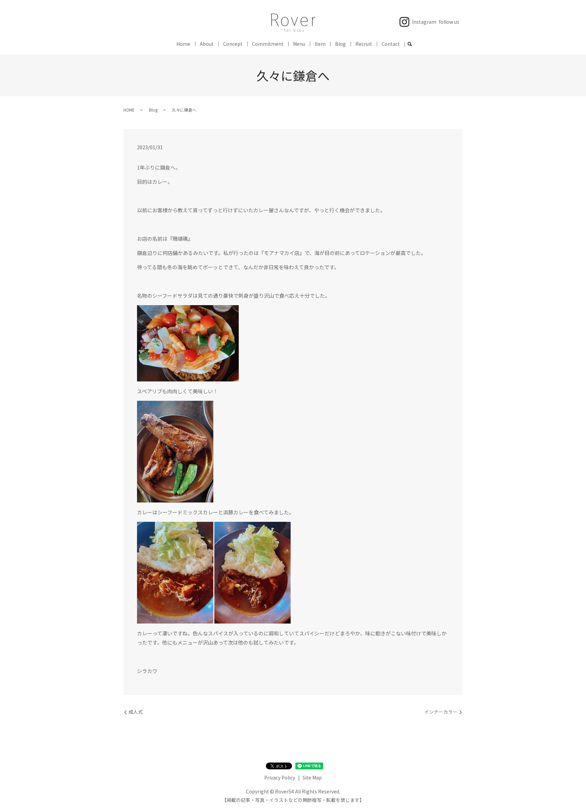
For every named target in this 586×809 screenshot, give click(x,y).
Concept (232, 43)
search (410, 44)
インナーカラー (440, 712)
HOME (129, 110)
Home (183, 43)
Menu (299, 43)
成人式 (136, 712)
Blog (340, 43)
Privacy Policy (279, 777)
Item (320, 43)
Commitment (268, 43)
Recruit (363, 43)
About (207, 43)
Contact (391, 43)
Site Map (312, 777)
